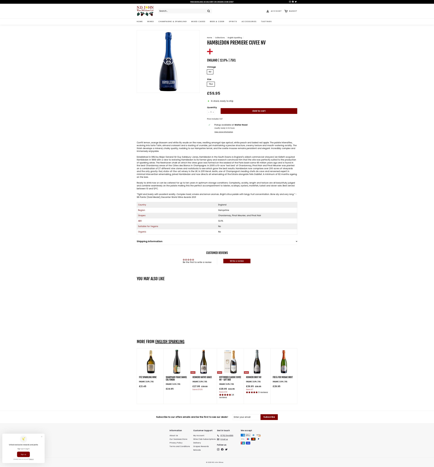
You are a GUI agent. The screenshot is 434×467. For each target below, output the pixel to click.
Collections (220, 37)
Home (140, 21)
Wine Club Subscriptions (204, 439)
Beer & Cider (217, 21)
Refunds (197, 450)
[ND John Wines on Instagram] (218, 449)
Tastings (266, 21)
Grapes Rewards (201, 446)
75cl (211, 84)
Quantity (212, 107)
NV (210, 71)
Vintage (211, 67)
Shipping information (149, 241)
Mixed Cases (198, 21)
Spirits (233, 21)
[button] (225, 394)
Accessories (249, 21)
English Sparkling (235, 37)
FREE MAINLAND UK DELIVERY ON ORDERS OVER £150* (212, 2)
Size (209, 79)
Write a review (237, 261)
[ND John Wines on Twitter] (226, 449)
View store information (223, 132)
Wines (150, 21)
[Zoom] (168, 61)
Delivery (197, 442)
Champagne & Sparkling (172, 21)
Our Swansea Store (178, 439)
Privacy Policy (176, 442)
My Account (198, 435)
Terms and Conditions (180, 446)
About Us (174, 435)
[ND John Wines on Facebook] (222, 449)
